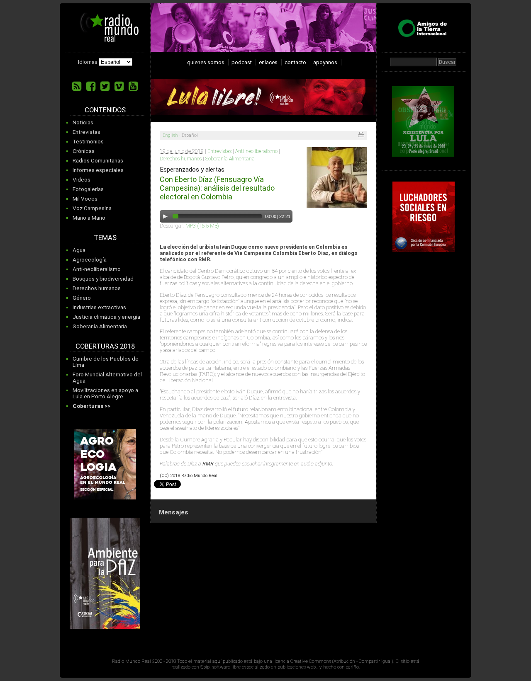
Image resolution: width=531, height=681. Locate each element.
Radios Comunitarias (98, 161)
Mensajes (173, 512)
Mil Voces (85, 199)
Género (82, 298)
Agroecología (90, 260)
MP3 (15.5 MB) (202, 226)
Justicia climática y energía (106, 317)
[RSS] (77, 86)
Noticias (83, 122)
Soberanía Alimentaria (100, 326)
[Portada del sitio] (106, 39)
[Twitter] (105, 86)
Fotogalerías (88, 189)
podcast (241, 62)
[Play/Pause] (165, 216)
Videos (81, 180)
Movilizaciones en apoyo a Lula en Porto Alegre (105, 393)
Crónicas (84, 151)
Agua (79, 250)
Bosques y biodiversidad (103, 279)
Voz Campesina (92, 208)
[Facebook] (91, 86)
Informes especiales (98, 170)
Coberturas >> (91, 406)
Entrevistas (86, 132)
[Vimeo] (119, 86)
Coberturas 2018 (105, 346)
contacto (295, 62)
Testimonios (88, 141)
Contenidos (105, 110)
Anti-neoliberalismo (97, 269)
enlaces (268, 62)
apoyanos (325, 62)
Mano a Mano (89, 218)
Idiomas (87, 62)
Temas (105, 238)
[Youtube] (133, 86)
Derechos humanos (97, 288)
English (170, 135)
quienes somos (205, 62)
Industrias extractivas (99, 307)
